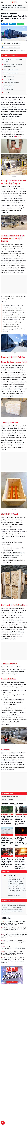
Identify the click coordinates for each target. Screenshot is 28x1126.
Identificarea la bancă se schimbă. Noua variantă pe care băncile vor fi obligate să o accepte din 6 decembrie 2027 (13, 923)
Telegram (13, 23)
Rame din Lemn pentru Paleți (11, 73)
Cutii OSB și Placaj (8, 79)
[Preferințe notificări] (3, 1123)
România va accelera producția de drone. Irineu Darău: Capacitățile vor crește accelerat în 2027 (7, 841)
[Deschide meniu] (2, 2)
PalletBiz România (15, 796)
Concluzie (6, 92)
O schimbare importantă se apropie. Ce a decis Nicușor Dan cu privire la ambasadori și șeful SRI (14, 935)
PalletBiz (18, 136)
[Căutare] (26, 2)
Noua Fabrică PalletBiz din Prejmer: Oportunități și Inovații (13, 65)
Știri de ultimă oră (6, 814)
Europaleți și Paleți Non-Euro (11, 82)
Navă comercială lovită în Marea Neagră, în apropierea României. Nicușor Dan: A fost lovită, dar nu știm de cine (13, 929)
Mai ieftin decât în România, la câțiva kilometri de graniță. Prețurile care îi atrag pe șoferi (20, 820)
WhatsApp (21, 23)
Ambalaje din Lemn (9, 76)
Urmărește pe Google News (11, 47)
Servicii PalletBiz (8, 89)
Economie (10, 799)
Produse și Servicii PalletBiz (11, 70)
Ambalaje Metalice (8, 86)
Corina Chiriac (10, 50)
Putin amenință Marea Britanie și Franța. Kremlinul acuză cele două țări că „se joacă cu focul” (13, 942)
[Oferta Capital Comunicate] (14, 975)
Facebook (5, 23)
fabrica (8, 796)
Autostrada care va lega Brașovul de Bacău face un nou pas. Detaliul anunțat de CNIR (7, 819)
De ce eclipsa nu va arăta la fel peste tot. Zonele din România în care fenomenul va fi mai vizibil (21, 841)
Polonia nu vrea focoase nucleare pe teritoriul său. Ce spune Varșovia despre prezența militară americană (12, 953)
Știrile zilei (6, 918)
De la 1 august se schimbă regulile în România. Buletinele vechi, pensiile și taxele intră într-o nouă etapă (7, 862)
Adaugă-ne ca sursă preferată (12, 43)
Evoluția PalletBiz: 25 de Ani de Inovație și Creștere (15, 60)
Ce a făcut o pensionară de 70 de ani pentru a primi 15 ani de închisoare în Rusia (13, 947)
